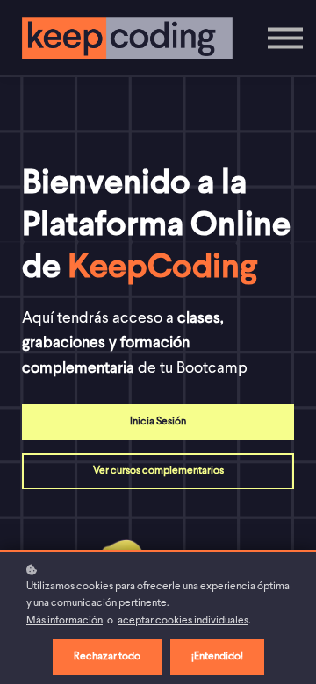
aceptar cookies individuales (183, 621)
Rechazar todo (107, 657)
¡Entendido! (217, 657)
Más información (64, 621)
